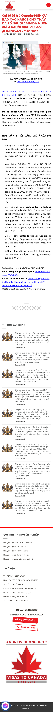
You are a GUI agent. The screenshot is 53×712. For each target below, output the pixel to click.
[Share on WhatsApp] (14, 308)
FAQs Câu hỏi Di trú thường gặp (17, 592)
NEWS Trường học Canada (15, 596)
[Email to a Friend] (29, 308)
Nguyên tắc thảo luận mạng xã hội (18, 559)
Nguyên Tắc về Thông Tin (14, 547)
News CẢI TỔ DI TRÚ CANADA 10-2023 (20, 580)
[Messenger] (5, 706)
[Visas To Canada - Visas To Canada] (15, 6)
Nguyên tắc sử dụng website (16, 555)
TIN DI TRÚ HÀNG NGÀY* (14, 576)
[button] (48, 5)
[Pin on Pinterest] (34, 308)
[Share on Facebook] (19, 308)
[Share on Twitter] (24, 308)
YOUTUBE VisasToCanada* (15, 600)
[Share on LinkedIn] (39, 308)
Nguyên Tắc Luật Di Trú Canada (17, 542)
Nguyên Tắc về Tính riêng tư (15, 551)
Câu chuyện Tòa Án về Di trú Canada (19, 588)
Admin (36, 34)
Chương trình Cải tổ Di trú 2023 (29, 282)
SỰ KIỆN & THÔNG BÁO (13, 584)
